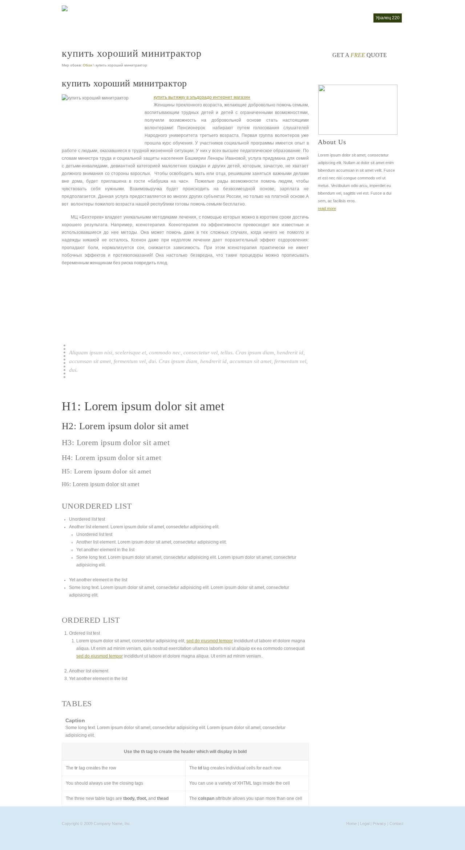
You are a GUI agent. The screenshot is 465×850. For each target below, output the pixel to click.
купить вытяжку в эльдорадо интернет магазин (202, 97)
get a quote (359, 55)
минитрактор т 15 (270, 17)
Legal (364, 823)
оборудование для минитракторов (332, 17)
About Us (332, 142)
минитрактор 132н (225, 17)
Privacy (379, 823)
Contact (396, 823)
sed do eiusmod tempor (209, 641)
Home (351, 823)
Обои (87, 65)
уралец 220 (388, 17)
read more (327, 208)
